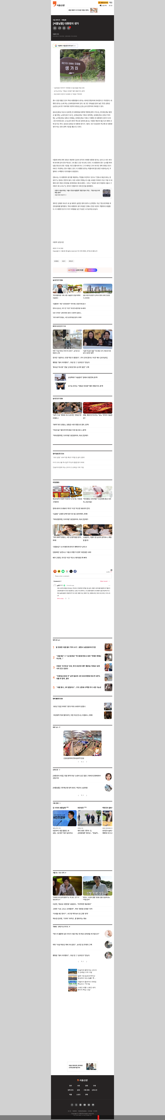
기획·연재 (55, 803)
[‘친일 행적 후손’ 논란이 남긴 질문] (108, 777)
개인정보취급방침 (82, 1111)
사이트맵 (90, 1111)
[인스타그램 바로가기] (84, 1104)
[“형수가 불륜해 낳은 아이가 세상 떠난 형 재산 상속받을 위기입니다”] (108, 934)
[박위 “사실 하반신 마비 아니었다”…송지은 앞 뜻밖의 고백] (108, 944)
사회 (78, 1086)
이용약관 (74, 1111)
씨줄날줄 (64, 20)
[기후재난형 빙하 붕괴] (108, 787)
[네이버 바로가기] (88, 1104)
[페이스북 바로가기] (72, 1104)
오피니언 (55, 770)
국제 (94, 1086)
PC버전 (95, 1111)
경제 (86, 1086)
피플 (70, 1094)
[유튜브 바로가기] (80, 1104)
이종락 (54, 34)
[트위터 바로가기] (76, 1104)
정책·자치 (70, 1090)
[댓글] (69, 28)
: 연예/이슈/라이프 (60, 927)
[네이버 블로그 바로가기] (93, 1104)
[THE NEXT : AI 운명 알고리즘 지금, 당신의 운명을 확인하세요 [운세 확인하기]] (82, 270)
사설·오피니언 (56, 20)
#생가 (63, 261)
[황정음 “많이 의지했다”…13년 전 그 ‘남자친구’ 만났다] (108, 955)
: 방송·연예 (58, 873)
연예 (86, 1094)
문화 (78, 1090)
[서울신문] (59, 3)
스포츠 (78, 1094)
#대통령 (56, 261)
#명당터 (71, 261)
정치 (70, 1086)
